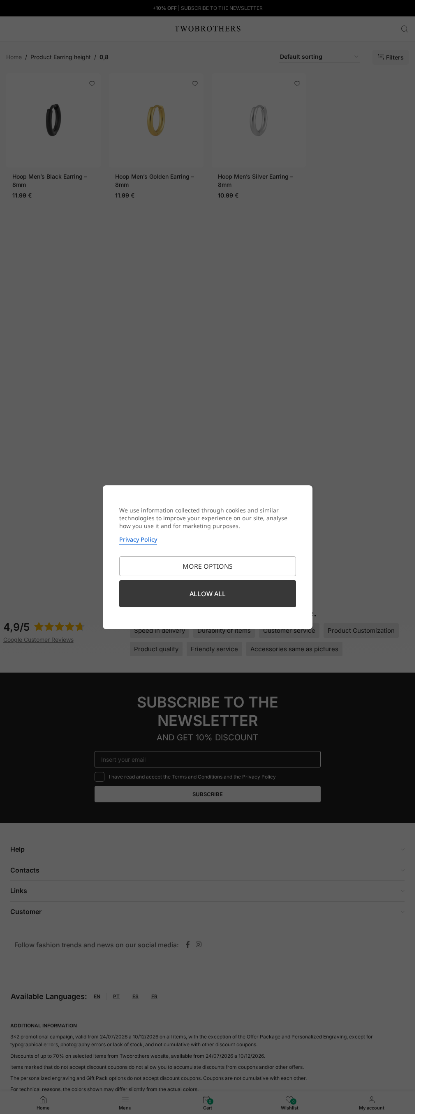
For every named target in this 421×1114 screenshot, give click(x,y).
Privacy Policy (138, 539)
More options (208, 566)
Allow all (208, 593)
